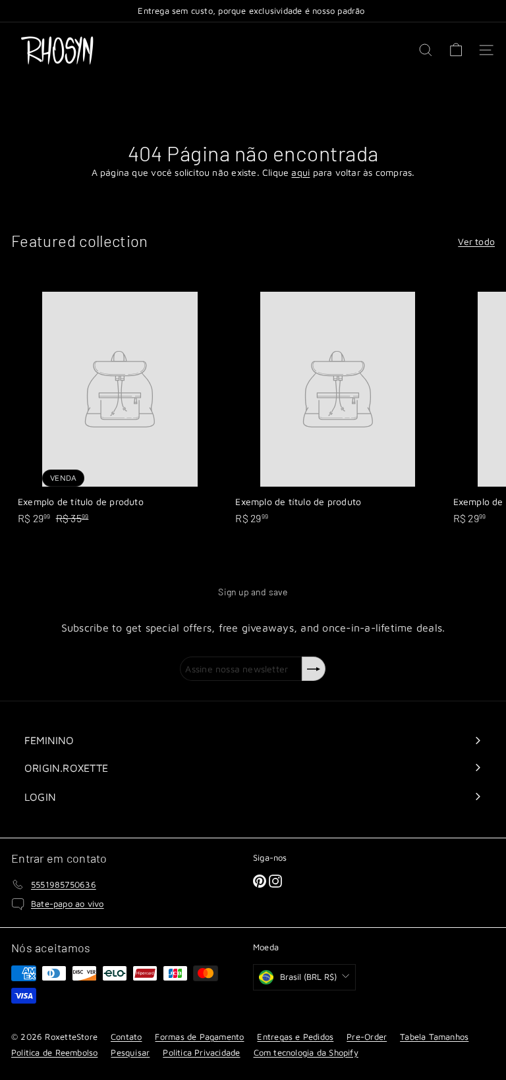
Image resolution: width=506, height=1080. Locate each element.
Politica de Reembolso (54, 1052)
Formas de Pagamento (199, 1036)
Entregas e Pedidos (295, 1036)
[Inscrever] (313, 669)
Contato (126, 1036)
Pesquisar (130, 1052)
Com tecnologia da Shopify (306, 1052)
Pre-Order (367, 1036)
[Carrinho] (456, 50)
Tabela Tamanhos (434, 1036)
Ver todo (476, 241)
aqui (300, 172)
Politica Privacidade (201, 1052)
